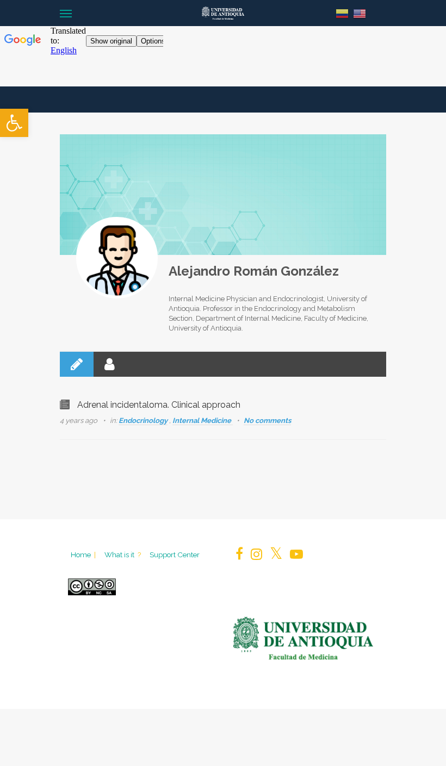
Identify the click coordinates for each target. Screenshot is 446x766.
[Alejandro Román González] (117, 257)
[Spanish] (342, 13)
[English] (359, 13)
